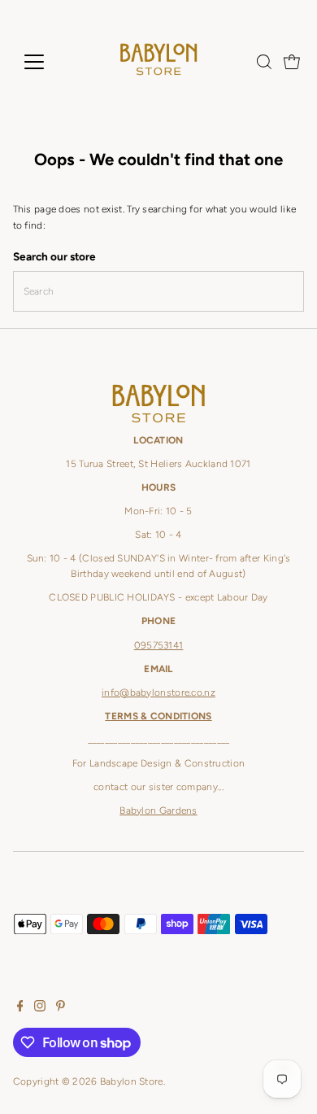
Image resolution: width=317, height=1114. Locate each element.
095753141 (159, 645)
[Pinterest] (60, 1008)
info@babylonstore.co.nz (158, 692)
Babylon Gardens (158, 810)
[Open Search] (264, 62)
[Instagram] (40, 1008)
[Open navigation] (47, 62)
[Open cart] (292, 62)
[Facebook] (20, 1008)
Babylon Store (131, 1081)
